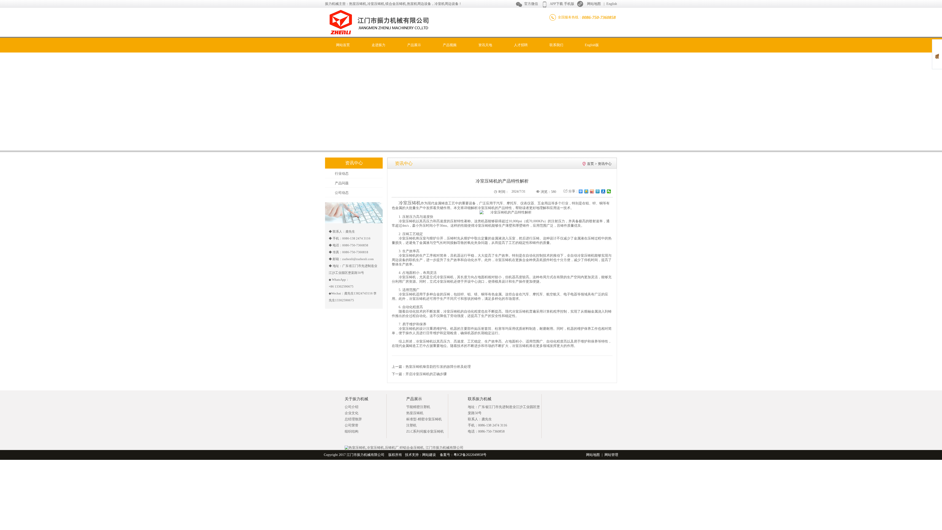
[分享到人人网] (603, 191)
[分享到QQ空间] (586, 191)
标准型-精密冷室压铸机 (424, 419)
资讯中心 (605, 164)
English (611, 4)
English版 (592, 45)
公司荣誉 (351, 425)
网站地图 (594, 4)
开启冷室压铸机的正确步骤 (426, 374)
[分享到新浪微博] (592, 191)
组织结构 (351, 431)
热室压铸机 (414, 413)
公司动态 (342, 193)
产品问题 (342, 183)
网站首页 (343, 45)
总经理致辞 (353, 419)
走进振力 (378, 45)
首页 (590, 164)
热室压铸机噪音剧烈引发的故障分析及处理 (438, 367)
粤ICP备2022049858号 (470, 455)
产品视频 (450, 45)
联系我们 (556, 45)
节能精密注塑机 (418, 407)
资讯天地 (485, 45)
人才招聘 (521, 45)
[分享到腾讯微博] (598, 191)
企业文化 (351, 413)
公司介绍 (351, 407)
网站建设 (429, 455)
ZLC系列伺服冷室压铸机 (425, 431)
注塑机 (411, 425)
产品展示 (414, 45)
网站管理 (611, 455)
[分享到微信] (609, 191)
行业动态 (342, 173)
